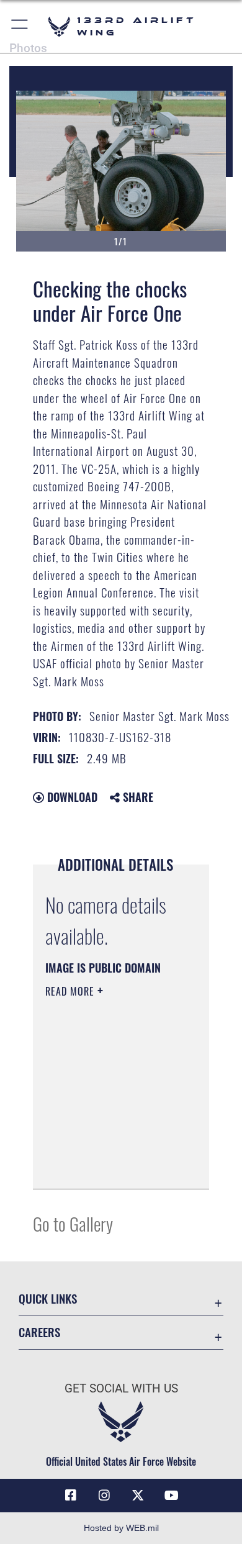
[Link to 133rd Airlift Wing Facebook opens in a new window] (70, 1495)
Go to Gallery (73, 1223)
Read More (71, 991)
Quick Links (48, 1298)
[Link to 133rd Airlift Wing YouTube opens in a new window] (171, 1495)
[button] (20, 26)
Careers (39, 1332)
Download (70, 797)
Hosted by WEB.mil (121, 1528)
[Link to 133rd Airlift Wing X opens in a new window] (137, 1495)
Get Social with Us (121, 1388)
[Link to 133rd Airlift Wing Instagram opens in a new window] (104, 1495)
